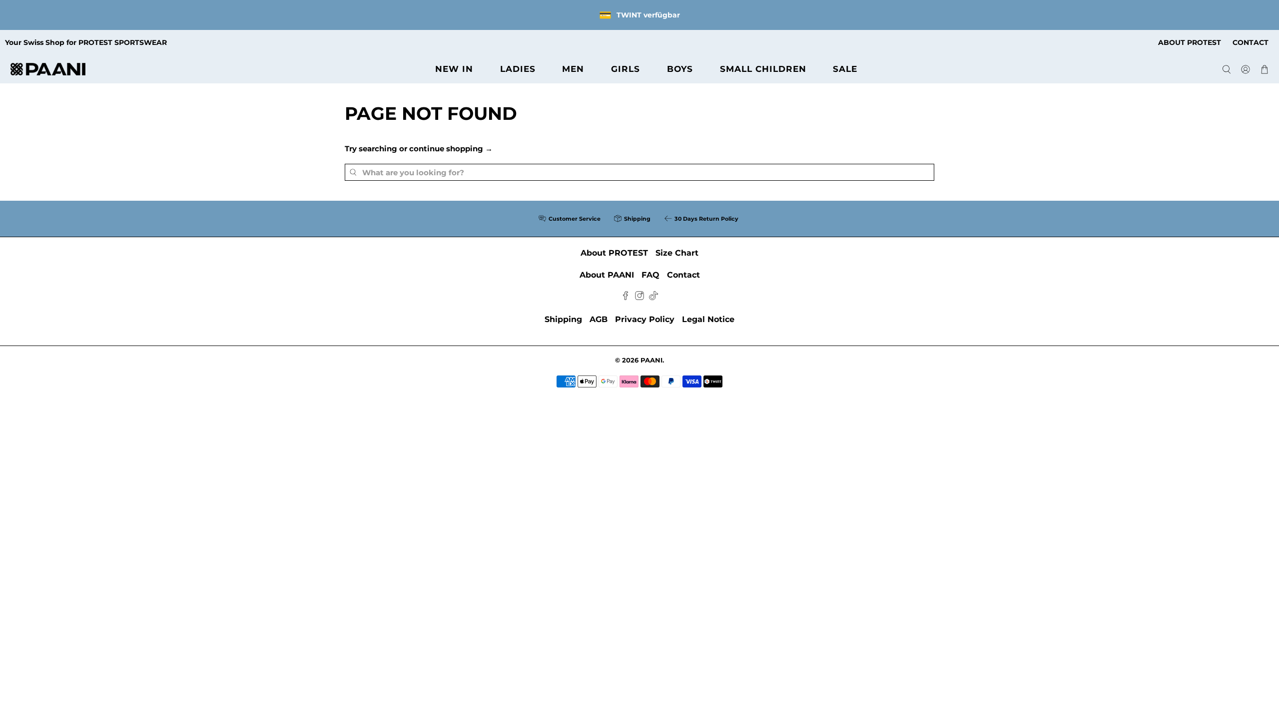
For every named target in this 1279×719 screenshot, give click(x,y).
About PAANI (607, 275)
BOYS (680, 69)
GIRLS (625, 69)
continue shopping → (451, 148)
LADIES (518, 69)
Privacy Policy (644, 319)
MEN (573, 69)
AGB (599, 319)
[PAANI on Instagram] (639, 297)
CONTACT (1251, 42)
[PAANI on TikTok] (653, 297)
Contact (683, 275)
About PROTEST (614, 253)
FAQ (650, 275)
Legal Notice (708, 319)
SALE (845, 69)
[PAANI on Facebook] (625, 297)
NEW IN (454, 69)
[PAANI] (47, 69)
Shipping (563, 319)
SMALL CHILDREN (763, 69)
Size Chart (676, 253)
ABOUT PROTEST (1189, 42)
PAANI (651, 360)
